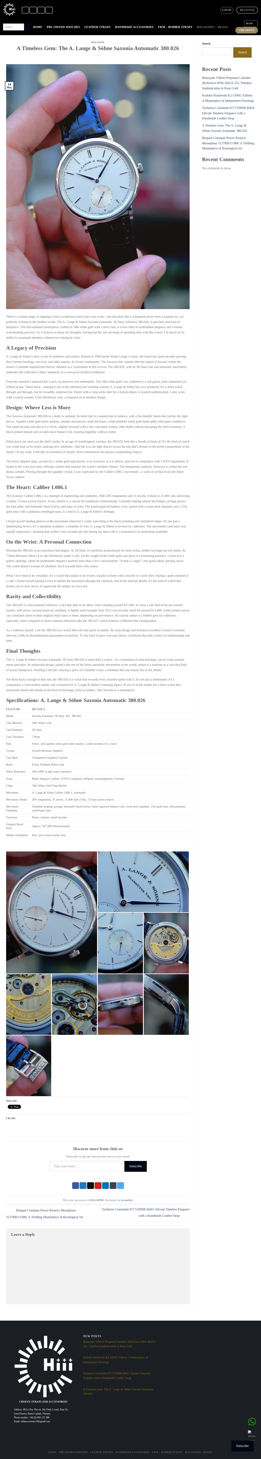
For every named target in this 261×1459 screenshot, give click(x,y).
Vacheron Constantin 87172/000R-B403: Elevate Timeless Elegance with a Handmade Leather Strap (228, 113)
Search (206, 43)
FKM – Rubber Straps (175, 27)
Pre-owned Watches (63, 27)
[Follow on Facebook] (25, 10)
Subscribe (135, 1166)
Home (37, 27)
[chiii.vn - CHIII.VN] (9, 9)
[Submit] (27, 27)
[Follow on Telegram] (49, 10)
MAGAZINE (97, 42)
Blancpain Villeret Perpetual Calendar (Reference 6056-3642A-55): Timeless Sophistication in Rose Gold (227, 83)
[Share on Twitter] (83, 1185)
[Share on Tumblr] (113, 1185)
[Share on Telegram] (120, 1185)
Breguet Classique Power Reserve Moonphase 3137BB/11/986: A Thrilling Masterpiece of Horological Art (228, 143)
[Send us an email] (41, 10)
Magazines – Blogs (212, 27)
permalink (127, 1200)
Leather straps (97, 27)
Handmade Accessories (134, 27)
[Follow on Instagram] (33, 10)
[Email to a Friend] (90, 1185)
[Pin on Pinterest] (98, 1185)
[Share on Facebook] (75, 1185)
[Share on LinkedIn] (105, 1185)
